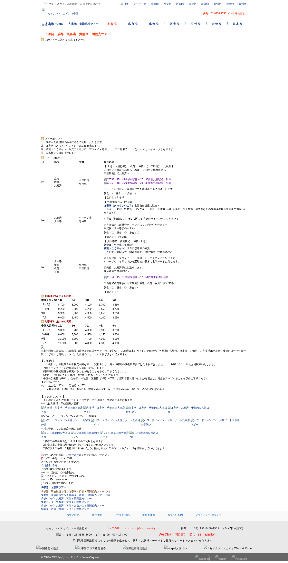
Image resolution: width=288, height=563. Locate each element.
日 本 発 (237, 23)
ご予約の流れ (122, 514)
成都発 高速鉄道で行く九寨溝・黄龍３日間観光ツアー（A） (76, 491)
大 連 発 (216, 23)
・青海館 (154, 3)
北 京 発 (132, 23)
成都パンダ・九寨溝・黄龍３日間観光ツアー (66, 498)
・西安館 (166, 3)
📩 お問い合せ (49, 465)
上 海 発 (112, 23)
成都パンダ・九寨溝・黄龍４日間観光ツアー (66, 502)
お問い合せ (72, 514)
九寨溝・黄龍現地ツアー (83, 23)
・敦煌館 (179, 3)
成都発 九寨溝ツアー (53, 487)
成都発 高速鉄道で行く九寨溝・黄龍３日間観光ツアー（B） (76, 495)
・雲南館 (229, 3)
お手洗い (131, 412)
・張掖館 (191, 3)
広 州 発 (195, 23)
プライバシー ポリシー (208, 514)
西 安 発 (174, 23)
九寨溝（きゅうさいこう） (119, 205)
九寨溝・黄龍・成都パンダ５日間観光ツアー (66, 509)
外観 (43, 412)
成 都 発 (153, 23)
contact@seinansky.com (144, 528)
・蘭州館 (216, 3)
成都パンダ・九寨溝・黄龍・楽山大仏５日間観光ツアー (72, 505)
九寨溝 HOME (54, 23)
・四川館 (123, 3)
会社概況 (97, 514)
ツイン (87, 412)
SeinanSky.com (91, 557)
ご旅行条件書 (74, 454)
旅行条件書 (148, 514)
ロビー (171, 412)
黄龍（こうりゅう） (115, 248)
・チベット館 (138, 3)
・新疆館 (204, 3)
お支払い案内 (175, 514)
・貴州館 (241, 3)
